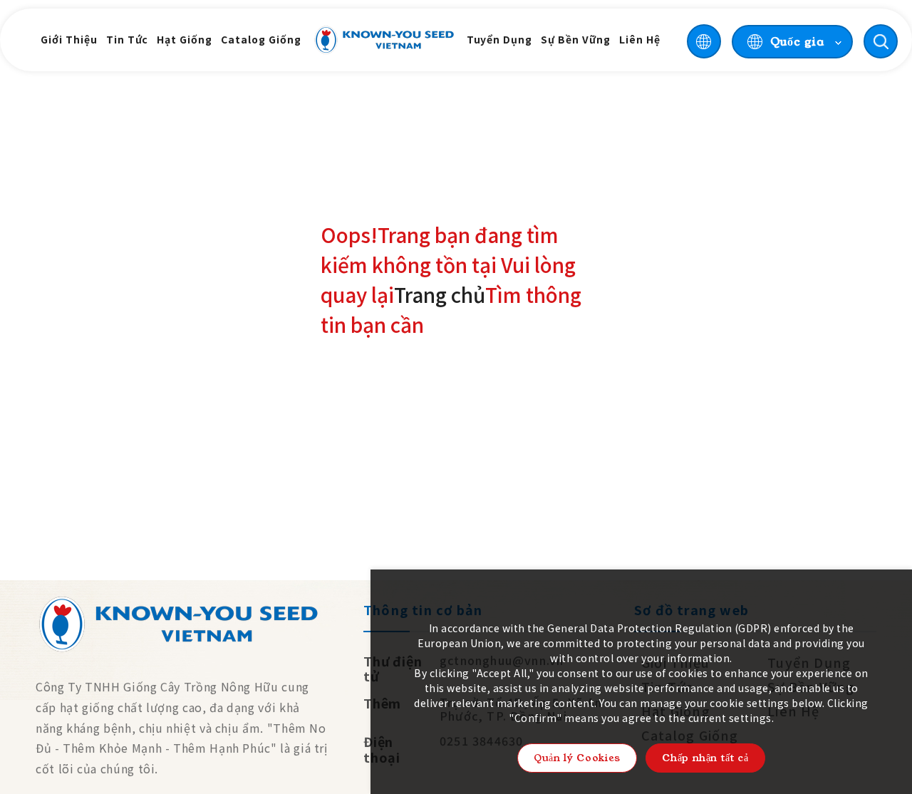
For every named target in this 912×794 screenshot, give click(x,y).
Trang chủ (439, 294)
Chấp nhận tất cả (705, 758)
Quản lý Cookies (577, 758)
